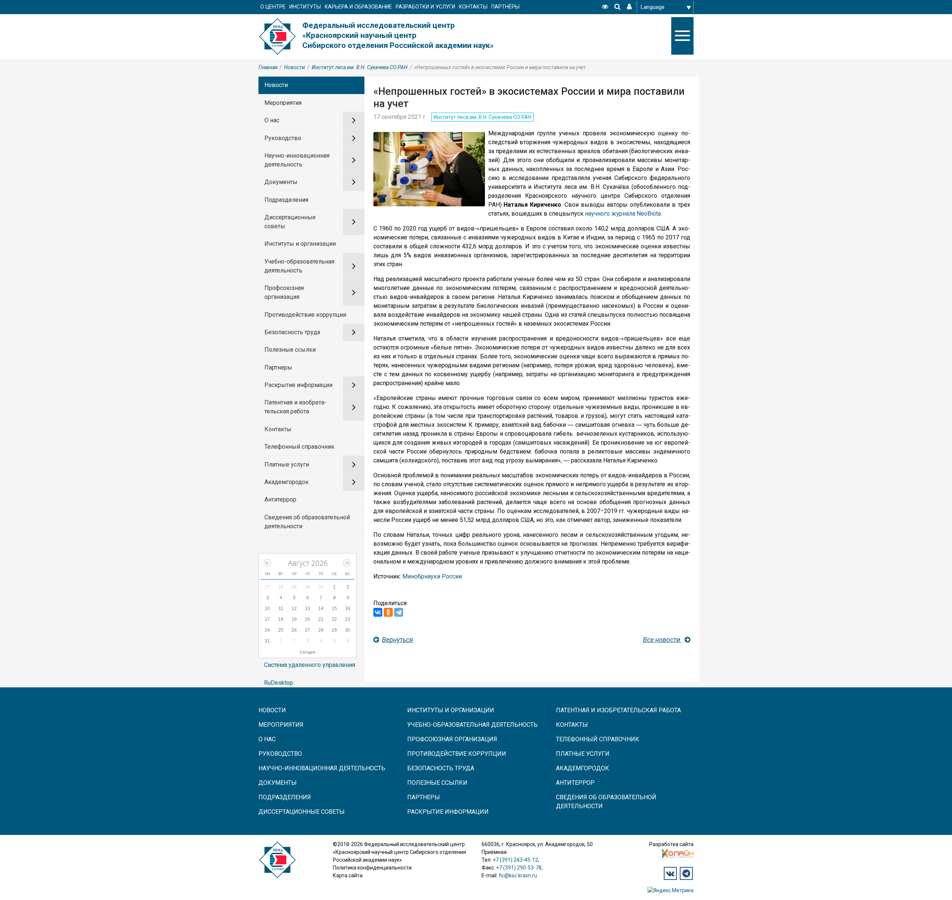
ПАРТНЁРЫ (505, 7)
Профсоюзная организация (284, 292)
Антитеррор (280, 499)
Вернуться (397, 639)
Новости (294, 67)
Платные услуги (286, 464)
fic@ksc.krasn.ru (518, 875)
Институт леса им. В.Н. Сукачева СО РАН (360, 67)
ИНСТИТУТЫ (305, 7)
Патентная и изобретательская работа (295, 407)
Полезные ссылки (290, 349)
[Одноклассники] (388, 612)
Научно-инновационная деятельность (296, 160)
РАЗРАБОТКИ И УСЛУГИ (425, 7)
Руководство (282, 138)
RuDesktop (278, 682)
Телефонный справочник (299, 446)
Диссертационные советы (290, 222)
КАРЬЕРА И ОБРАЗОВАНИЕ (358, 7)
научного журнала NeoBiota (623, 213)
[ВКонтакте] (377, 612)
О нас (271, 120)
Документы (281, 182)
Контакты (278, 429)
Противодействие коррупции (305, 314)
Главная (267, 67)
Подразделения (286, 199)
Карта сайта (348, 875)
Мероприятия (283, 102)
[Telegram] (398, 612)
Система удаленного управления (309, 664)
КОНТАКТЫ (473, 7)
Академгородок (286, 482)
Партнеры (278, 367)
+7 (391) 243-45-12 (515, 860)
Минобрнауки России (432, 576)
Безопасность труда (292, 332)
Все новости (662, 639)
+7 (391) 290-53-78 (518, 868)
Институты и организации (300, 243)
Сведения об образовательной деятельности (307, 522)
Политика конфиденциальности (372, 868)
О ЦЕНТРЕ (273, 7)
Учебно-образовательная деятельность (299, 266)
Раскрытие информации (298, 384)
